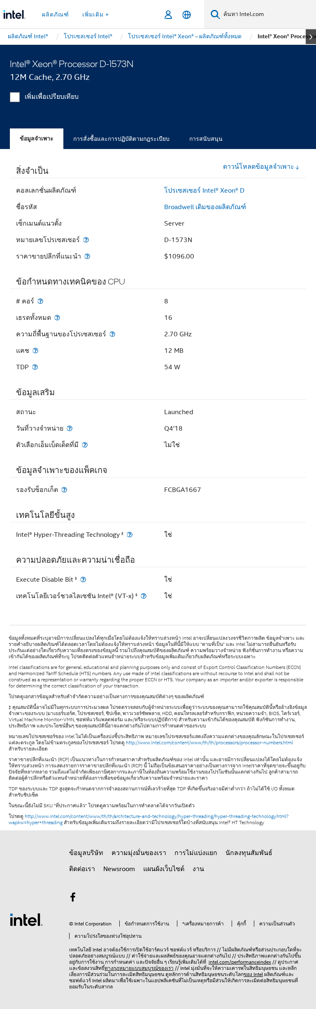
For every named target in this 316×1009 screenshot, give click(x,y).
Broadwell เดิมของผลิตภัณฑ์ (205, 207)
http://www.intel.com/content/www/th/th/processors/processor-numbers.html (209, 742)
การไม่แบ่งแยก (195, 853)
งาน (198, 869)
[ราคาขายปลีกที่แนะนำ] (87, 256)
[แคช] (35, 350)
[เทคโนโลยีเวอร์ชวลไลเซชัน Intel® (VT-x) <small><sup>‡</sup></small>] (143, 595)
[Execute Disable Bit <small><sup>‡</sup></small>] (83, 579)
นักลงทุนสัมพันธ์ (248, 853)
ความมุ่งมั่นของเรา (139, 853)
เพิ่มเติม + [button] (95, 14)
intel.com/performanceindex (240, 962)
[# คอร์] (40, 301)
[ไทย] (186, 14)
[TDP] (35, 367)
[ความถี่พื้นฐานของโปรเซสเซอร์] (112, 334)
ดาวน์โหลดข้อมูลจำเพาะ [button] (258, 167)
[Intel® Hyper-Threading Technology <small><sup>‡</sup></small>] (129, 534)
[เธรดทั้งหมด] (57, 317)
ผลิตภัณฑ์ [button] (55, 14)
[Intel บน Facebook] (73, 898)
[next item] (311, 36)
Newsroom (119, 869)
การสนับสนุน (206, 138)
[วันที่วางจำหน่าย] (69, 428)
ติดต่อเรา (82, 869)
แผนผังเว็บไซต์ (163, 869)
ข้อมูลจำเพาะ (36, 138)
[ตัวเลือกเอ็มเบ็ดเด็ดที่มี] (84, 444)
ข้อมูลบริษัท (86, 853)
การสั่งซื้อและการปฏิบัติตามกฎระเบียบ (121, 138)
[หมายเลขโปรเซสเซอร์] (86, 239)
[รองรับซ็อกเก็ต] (64, 489)
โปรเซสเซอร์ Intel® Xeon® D (204, 190)
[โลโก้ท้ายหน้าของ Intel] (26, 919)
